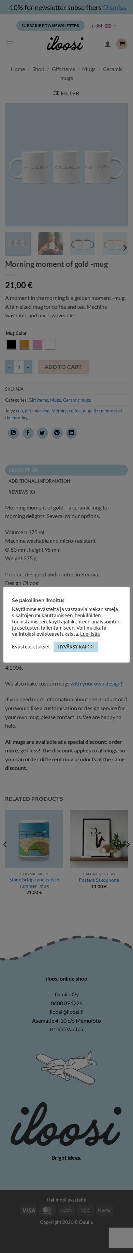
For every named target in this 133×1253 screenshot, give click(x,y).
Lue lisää (90, 634)
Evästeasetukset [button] (31, 646)
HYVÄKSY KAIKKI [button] (76, 646)
